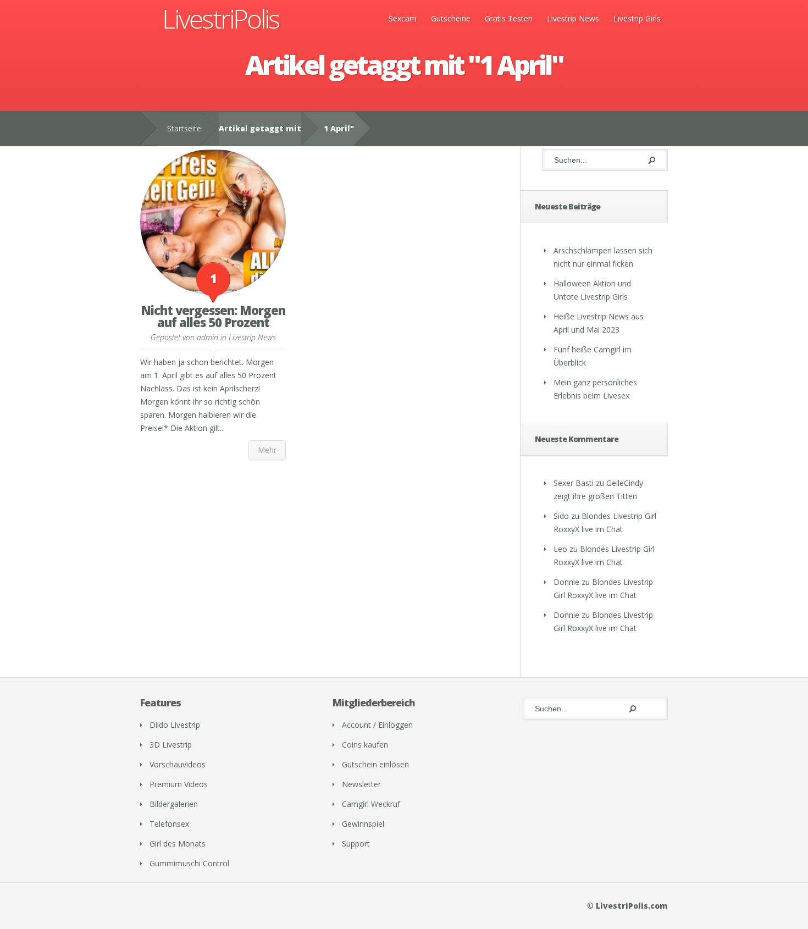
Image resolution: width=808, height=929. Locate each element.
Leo (560, 549)
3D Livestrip (171, 744)
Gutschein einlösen (375, 764)
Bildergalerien (174, 804)
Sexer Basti (574, 483)
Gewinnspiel (363, 824)
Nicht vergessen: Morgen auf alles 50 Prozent (213, 316)
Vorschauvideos (178, 764)
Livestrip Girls (637, 18)
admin (207, 337)
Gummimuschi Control (189, 863)
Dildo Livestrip (175, 725)
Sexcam (403, 18)
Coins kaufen (365, 744)
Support (356, 843)
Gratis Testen (509, 18)
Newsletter (361, 784)
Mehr (267, 450)
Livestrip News (573, 18)
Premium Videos (179, 784)
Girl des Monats (178, 843)
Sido (561, 516)
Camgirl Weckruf (371, 804)
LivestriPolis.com (632, 905)
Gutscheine (451, 18)
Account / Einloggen (377, 725)
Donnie (566, 582)
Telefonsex (169, 824)
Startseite (184, 128)
